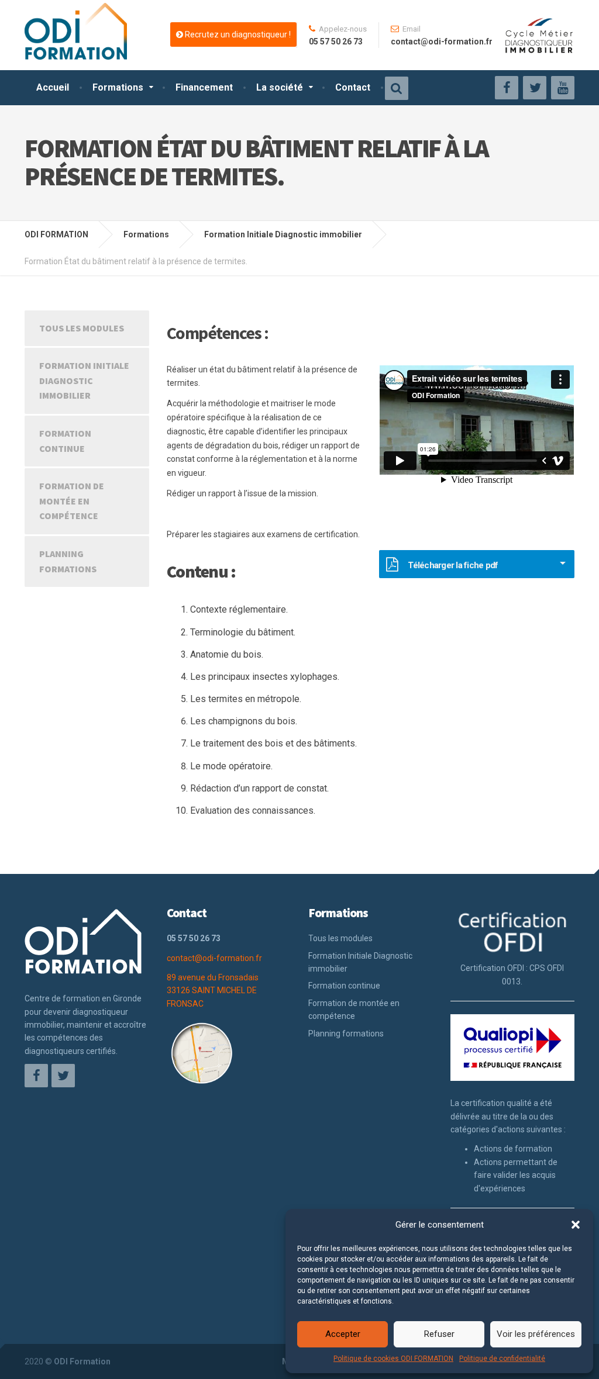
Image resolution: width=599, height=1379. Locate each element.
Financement (204, 87)
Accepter (342, 1334)
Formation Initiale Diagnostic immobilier (84, 380)
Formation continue (65, 440)
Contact (352, 87)
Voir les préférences (536, 1334)
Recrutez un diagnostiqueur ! (237, 34)
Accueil (52, 87)
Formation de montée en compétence (71, 500)
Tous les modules (81, 328)
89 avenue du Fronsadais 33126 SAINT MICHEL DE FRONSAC (213, 990)
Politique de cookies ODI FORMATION (393, 1358)
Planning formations (68, 561)
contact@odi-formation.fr (214, 958)
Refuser (439, 1334)
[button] (575, 1225)
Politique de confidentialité (502, 1358)
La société (279, 87)
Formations (117, 87)
